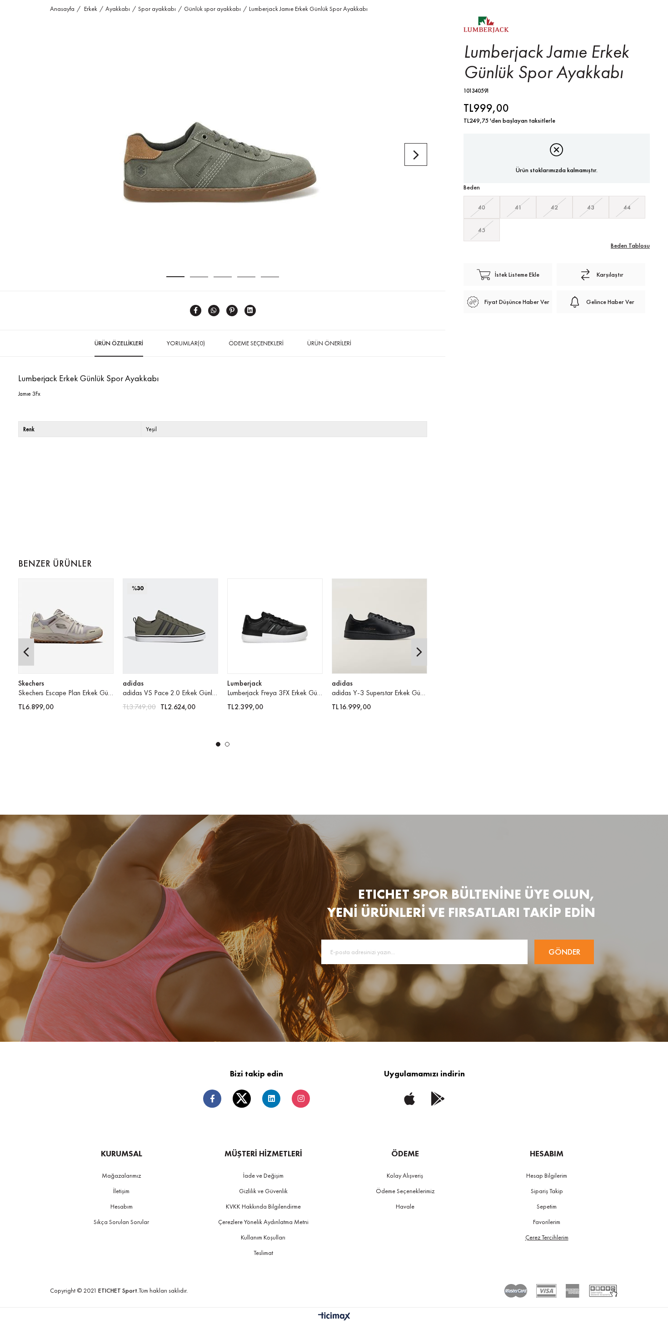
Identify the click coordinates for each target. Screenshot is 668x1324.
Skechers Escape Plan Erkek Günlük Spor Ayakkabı (66, 692)
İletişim (121, 1191)
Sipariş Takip (547, 1191)
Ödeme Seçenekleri (256, 343)
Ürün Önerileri (329, 343)
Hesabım (121, 1206)
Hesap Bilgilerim (546, 1175)
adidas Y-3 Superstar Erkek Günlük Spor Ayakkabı (379, 692)
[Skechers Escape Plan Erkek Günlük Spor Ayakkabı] (66, 626)
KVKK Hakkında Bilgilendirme (263, 1206)
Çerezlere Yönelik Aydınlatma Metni (263, 1222)
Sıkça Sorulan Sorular (121, 1222)
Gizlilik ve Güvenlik (263, 1191)
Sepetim (547, 1206)
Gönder (564, 951)
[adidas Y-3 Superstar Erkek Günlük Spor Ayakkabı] (379, 626)
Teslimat (263, 1253)
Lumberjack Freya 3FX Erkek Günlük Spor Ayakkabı (275, 692)
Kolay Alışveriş (405, 1175)
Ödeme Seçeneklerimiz (405, 1191)
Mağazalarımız (121, 1175)
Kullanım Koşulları (263, 1237)
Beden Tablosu (630, 245)
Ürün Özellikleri (119, 343)
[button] (218, 744)
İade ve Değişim (263, 1175)
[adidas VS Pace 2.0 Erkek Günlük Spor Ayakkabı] (170, 626)
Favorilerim (546, 1222)
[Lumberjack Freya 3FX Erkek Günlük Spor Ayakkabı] (275, 626)
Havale (405, 1206)
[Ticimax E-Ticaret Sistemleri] (334, 1317)
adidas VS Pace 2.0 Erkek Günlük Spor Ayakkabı (170, 692)
